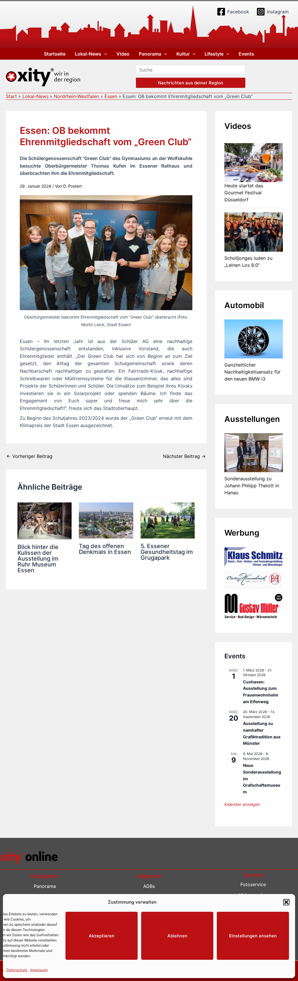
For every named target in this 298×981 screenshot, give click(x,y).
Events (246, 54)
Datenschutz (16, 970)
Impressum (39, 970)
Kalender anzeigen (242, 804)
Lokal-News (88, 54)
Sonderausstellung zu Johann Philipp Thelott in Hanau (251, 485)
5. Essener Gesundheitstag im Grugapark (167, 552)
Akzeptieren (101, 936)
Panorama (150, 54)
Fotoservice (253, 884)
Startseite (54, 54)
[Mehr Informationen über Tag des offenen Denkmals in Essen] (106, 520)
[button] (286, 902)
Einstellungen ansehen (253, 936)
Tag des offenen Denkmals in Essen (105, 549)
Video (123, 54)
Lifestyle (214, 54)
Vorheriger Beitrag (29, 456)
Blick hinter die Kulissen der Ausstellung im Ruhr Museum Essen (37, 558)
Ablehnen (177, 936)
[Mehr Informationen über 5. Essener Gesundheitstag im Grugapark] (168, 520)
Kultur (183, 54)
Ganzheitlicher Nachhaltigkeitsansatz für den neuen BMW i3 (252, 372)
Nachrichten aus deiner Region (190, 83)
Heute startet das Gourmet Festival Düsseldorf (243, 192)
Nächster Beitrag (184, 456)
